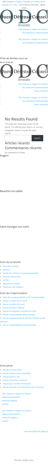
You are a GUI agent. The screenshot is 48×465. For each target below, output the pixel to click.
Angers (19, 1)
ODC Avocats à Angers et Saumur (33, 29)
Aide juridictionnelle (11, 397)
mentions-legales (9, 400)
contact (5, 404)
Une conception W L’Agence (36, 431)
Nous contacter (41, 91)
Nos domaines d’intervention (35, 32)
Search (8, 133)
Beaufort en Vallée (31, 1)
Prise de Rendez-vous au (13, 58)
